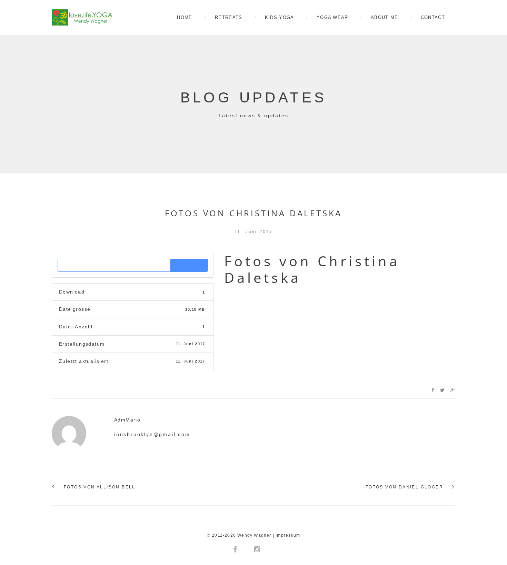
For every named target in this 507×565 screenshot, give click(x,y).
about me (384, 17)
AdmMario (127, 420)
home (184, 17)
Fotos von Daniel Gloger (404, 487)
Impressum (288, 535)
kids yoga (279, 17)
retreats (228, 17)
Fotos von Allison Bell (100, 487)
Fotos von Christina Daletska (253, 213)
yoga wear (332, 17)
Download (133, 265)
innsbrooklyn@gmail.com (152, 434)
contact (433, 17)
